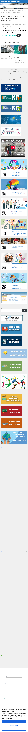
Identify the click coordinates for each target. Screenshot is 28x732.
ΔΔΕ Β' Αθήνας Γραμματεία (14, 23)
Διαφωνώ (14, 729)
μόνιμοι (8, 12)
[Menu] (26, 1)
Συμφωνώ (14, 721)
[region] (14, 719)
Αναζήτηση (3, 308)
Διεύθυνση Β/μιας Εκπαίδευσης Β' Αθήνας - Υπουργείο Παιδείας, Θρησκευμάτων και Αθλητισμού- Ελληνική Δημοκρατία (11, 1)
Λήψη (19, 35)
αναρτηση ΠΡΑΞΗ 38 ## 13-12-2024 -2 (8, 35)
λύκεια (3, 12)
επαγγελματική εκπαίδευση (16, 10)
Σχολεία (18, 12)
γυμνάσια (4, 10)
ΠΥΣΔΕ (13, 12)
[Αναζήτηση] (24, 310)
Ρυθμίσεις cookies (14, 725)
